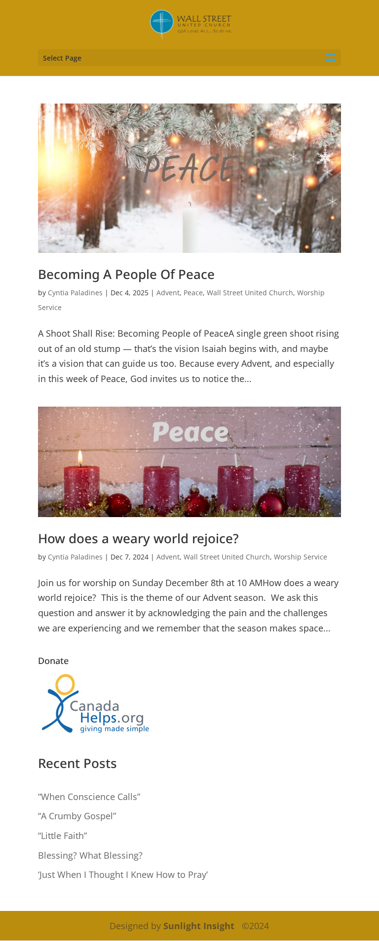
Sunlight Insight (198, 926)
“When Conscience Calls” (89, 796)
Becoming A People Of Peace (126, 274)
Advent (168, 292)
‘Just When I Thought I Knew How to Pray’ (123, 874)
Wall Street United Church (250, 292)
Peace (193, 292)
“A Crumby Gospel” (77, 816)
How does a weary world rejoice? (138, 538)
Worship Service (300, 556)
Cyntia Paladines (75, 292)
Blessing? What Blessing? (90, 855)
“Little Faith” (62, 835)
